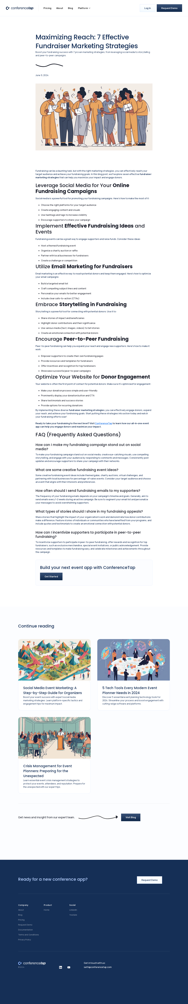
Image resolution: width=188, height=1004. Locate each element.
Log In (147, 8)
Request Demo (169, 8)
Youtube (73, 914)
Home (46, 910)
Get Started (51, 576)
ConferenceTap (103, 423)
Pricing (47, 8)
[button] (84, 8)
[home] (19, 8)
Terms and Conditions (28, 934)
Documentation (25, 929)
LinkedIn (73, 910)
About (59, 8)
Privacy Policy (24, 939)
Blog (70, 8)
